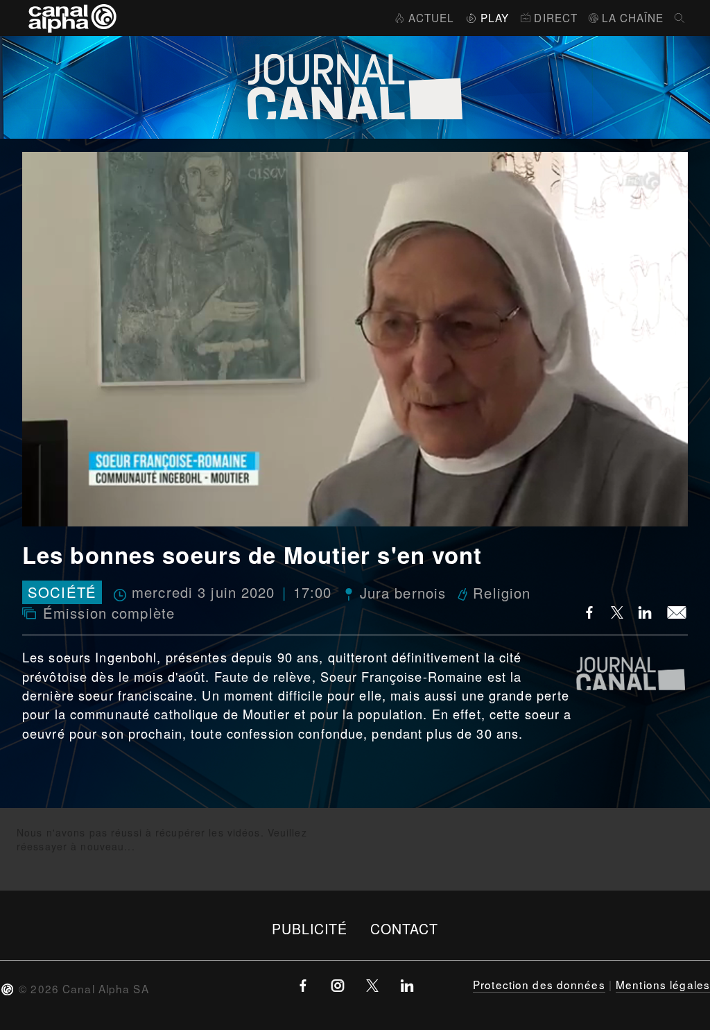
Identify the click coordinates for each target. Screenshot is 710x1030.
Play (494, 17)
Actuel (431, 17)
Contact (404, 928)
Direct (556, 17)
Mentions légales (663, 984)
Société (62, 593)
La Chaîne (633, 17)
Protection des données (539, 984)
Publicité (310, 928)
